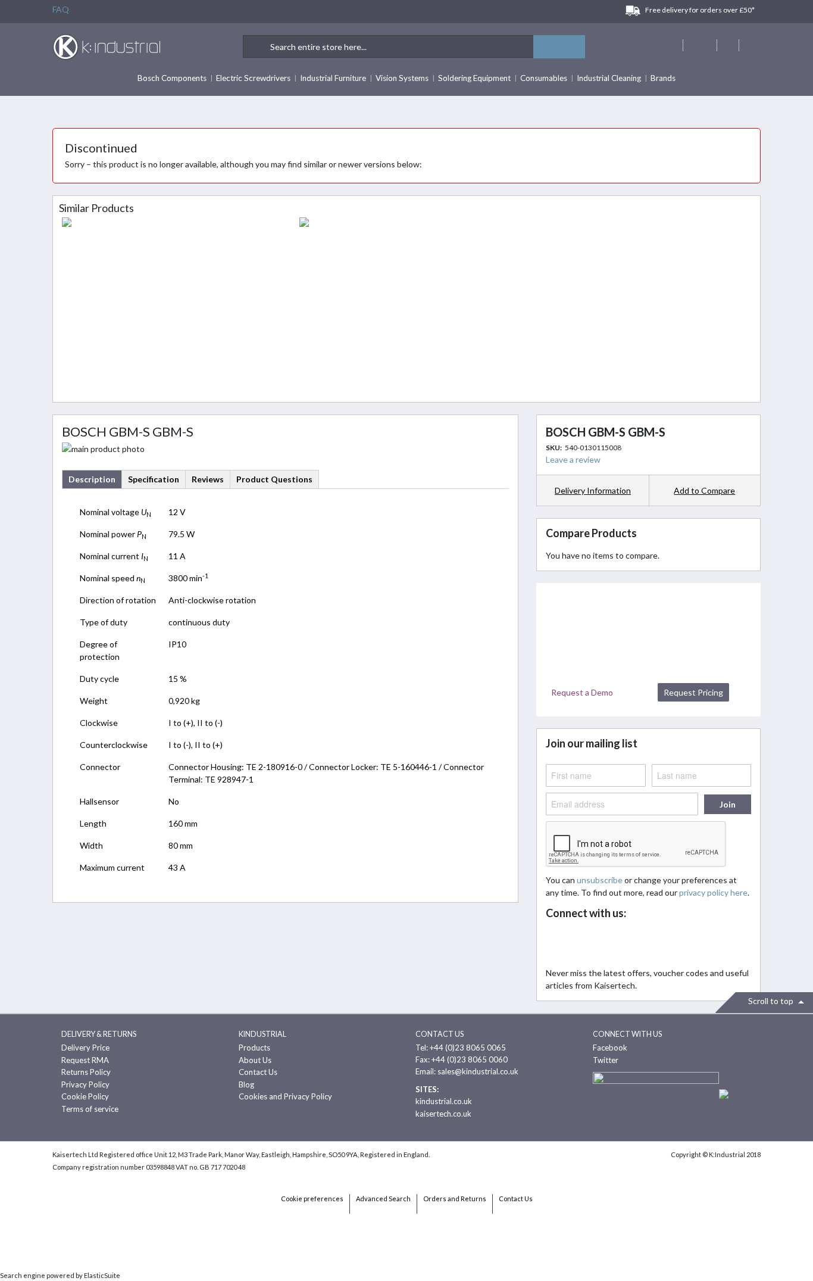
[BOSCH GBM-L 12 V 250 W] (406, 306)
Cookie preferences (312, 1198)
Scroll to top (771, 1001)
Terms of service (89, 1109)
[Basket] (750, 45)
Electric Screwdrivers (253, 78)
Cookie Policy (85, 1096)
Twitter (584, 943)
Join (728, 804)
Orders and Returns (454, 1198)
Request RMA (85, 1060)
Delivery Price (85, 1047)
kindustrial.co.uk (443, 1101)
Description (91, 479)
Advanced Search (383, 1198)
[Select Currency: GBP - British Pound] (699, 45)
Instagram (663, 943)
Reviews (208, 479)
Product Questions (274, 479)
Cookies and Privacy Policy (285, 1096)
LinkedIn (610, 943)
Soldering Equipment (474, 78)
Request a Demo (582, 692)
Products (254, 1047)
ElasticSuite (102, 1275)
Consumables (543, 78)
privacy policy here (713, 892)
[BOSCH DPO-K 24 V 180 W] (169, 306)
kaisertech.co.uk (443, 1113)
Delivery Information (593, 490)
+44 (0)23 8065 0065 (468, 1047)
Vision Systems (402, 78)
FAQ (60, 9)
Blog (246, 1084)
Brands (663, 78)
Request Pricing (693, 692)
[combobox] (414, 46)
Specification (153, 479)
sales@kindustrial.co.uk (477, 1071)
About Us (255, 1060)
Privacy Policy (85, 1084)
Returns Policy (86, 1072)
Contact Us (258, 1072)
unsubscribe (600, 880)
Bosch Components (172, 78)
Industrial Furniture (333, 78)
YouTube (637, 943)
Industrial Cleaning (609, 78)
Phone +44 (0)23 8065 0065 (728, 45)
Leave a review (573, 459)
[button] (705, 490)
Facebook (558, 943)
